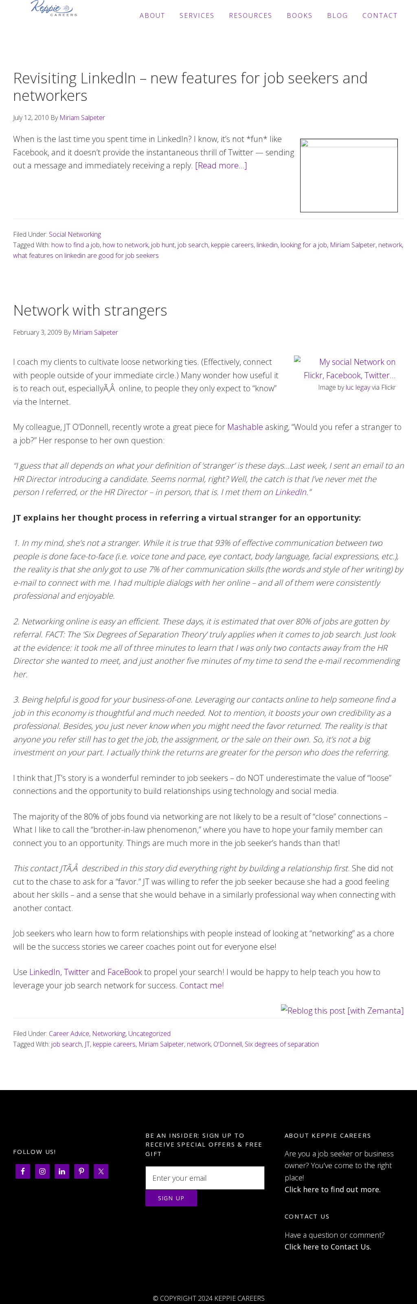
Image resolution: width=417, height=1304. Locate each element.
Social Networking (75, 234)
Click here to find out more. (333, 1189)
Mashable (245, 426)
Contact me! (202, 985)
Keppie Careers (53, 15)
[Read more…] (221, 165)
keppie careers (232, 244)
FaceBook (125, 971)
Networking (108, 1033)
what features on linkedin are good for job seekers (86, 255)
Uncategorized (149, 1033)
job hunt (163, 244)
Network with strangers (90, 310)
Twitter (76, 971)
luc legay (358, 387)
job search (193, 244)
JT (87, 1044)
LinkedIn (290, 491)
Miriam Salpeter (352, 244)
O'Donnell (227, 1044)
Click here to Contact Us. (328, 1247)
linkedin (267, 244)
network (390, 244)
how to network (125, 244)
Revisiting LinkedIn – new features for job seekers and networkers (190, 86)
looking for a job (304, 244)
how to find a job (75, 244)
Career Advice (69, 1033)
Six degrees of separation (282, 1044)
